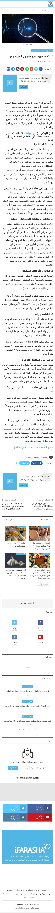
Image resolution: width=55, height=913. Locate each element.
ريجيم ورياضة (21, 527)
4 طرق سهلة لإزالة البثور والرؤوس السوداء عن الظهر (27, 691)
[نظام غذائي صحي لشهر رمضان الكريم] (15, 533)
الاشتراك (24, 87)
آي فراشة (30, 133)
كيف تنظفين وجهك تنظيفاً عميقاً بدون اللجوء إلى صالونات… (27, 721)
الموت (29, 457)
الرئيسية (45, 890)
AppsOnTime (20, 908)
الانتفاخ (44, 457)
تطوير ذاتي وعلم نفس (44, 894)
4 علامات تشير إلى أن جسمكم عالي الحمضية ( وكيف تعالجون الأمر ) (13, 506)
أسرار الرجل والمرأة (33, 890)
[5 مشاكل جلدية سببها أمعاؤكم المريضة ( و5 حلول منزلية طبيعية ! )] (39, 533)
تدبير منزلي (20, 890)
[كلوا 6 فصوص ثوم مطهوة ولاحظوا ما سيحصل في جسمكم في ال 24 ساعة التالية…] (15, 560)
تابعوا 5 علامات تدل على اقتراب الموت (32, 447)
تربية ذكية (10, 890)
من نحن (31, 897)
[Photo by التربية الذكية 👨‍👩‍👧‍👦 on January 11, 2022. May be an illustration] (46, 792)
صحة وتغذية (35, 50)
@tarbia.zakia (24, 778)
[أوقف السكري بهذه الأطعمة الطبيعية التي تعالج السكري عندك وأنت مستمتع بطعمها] (39, 560)
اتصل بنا (24, 897)
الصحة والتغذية (47, 50)
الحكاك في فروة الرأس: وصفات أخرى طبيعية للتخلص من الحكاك (42, 506)
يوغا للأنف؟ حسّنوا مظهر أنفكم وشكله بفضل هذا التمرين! (27, 706)
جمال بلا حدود (46, 527)
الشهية (36, 457)
